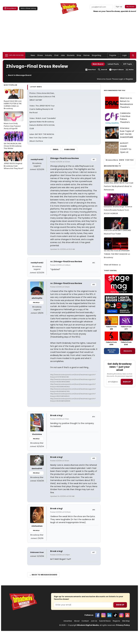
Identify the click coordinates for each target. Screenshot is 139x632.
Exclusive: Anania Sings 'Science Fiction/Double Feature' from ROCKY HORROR (118, 210)
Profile (36, 302)
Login (124, 55)
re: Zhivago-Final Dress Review (66, 261)
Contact (85, 621)
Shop (79, 55)
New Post (92, 69)
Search (104, 69)
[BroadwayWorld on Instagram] (103, 615)
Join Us (94, 621)
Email (56, 149)
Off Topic (127, 64)
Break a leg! (56, 415)
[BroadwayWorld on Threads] (121, 615)
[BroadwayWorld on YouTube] (127, 615)
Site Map (126, 621)
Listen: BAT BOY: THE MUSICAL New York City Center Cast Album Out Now (41, 137)
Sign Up (120, 604)
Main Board (98, 64)
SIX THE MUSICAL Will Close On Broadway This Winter (12, 141)
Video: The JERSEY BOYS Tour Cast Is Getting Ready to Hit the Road (42, 109)
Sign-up (119, 6)
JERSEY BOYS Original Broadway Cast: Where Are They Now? (13, 161)
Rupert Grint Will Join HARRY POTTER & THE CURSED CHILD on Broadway (13, 100)
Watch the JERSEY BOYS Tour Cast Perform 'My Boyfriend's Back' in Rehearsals (118, 186)
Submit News (105, 621)
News (33, 55)
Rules (131, 69)
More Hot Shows (112, 351)
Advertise (68, 621)
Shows (40, 55)
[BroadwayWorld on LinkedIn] (109, 615)
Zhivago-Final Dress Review (64, 158)
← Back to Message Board (18, 75)
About (76, 621)
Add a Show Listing (28, 8)
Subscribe (69, 149)
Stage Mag (96, 55)
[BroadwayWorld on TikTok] (115, 615)
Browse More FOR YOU (120, 160)
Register (112, 55)
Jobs (63, 55)
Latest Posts (113, 64)
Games (86, 55)
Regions (116, 621)
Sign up (127, 381)
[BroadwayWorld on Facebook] (97, 615)
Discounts (128, 351)
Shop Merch (11, 8)
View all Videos (111, 264)
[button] (133, 55)
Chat (56, 55)
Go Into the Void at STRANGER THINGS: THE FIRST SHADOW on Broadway (117, 254)
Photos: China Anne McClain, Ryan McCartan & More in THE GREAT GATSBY (42, 96)
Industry (48, 55)
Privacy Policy (123, 625)
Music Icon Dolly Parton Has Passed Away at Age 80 (12, 121)
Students (71, 55)
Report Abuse (118, 69)
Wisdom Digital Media (88, 625)
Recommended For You (114, 90)
